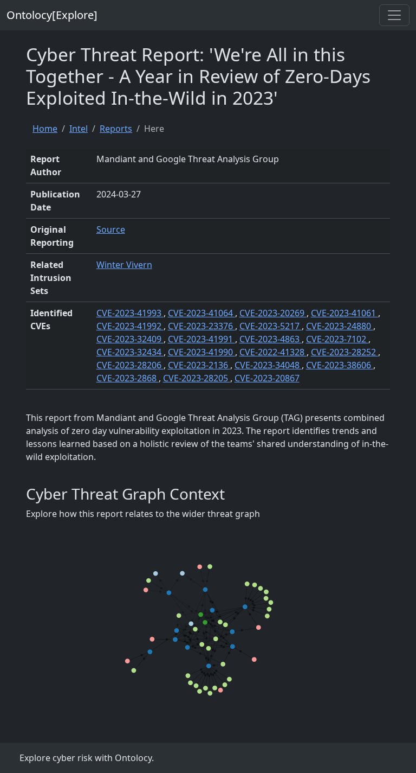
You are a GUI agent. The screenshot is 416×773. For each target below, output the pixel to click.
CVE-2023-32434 (130, 352)
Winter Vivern (124, 265)
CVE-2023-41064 (201, 313)
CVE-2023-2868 (127, 378)
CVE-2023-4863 (270, 339)
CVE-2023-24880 (339, 326)
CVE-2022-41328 (273, 352)
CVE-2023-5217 (270, 326)
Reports (116, 129)
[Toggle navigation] (394, 15)
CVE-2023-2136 (199, 365)
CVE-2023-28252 (344, 352)
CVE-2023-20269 (273, 313)
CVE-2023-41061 (344, 313)
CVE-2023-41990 (201, 352)
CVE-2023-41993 (130, 313)
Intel (78, 129)
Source (110, 229)
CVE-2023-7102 (337, 339)
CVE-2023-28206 (130, 365)
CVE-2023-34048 (268, 365)
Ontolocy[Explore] (52, 15)
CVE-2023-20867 (267, 378)
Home (44, 129)
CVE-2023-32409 (130, 339)
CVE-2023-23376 (201, 326)
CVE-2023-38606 (339, 365)
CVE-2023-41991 (201, 339)
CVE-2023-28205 (196, 378)
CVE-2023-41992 (130, 326)
